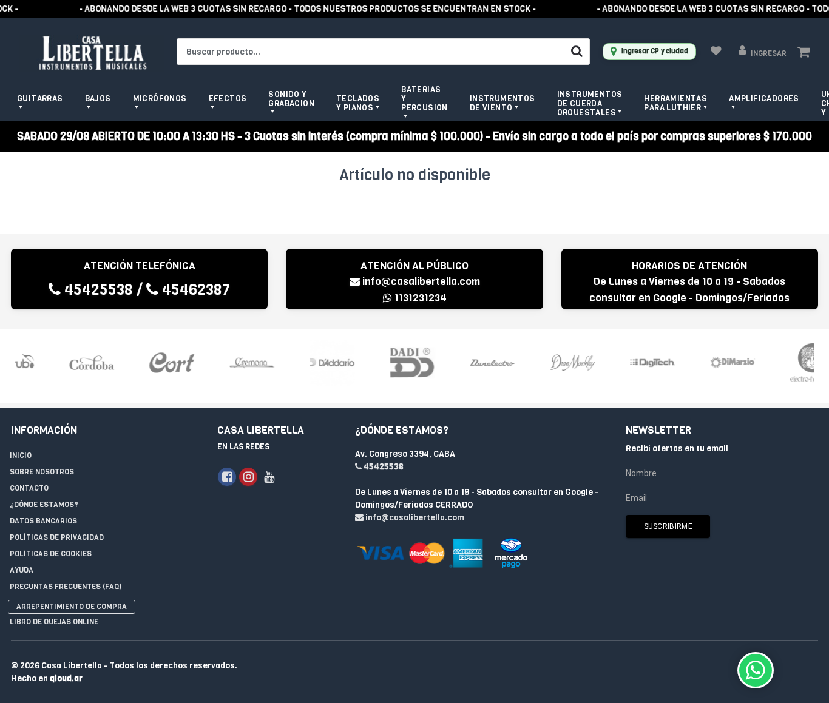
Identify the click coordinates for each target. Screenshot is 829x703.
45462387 (194, 290)
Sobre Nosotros (42, 472)
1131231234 (419, 298)
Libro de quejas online (54, 622)
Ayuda (21, 570)
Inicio (21, 455)
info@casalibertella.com (421, 282)
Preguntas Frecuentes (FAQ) (65, 586)
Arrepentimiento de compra (71, 606)
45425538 (97, 290)
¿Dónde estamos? (44, 505)
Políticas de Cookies (51, 554)
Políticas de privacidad (57, 537)
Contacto (29, 488)
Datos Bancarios (43, 521)
